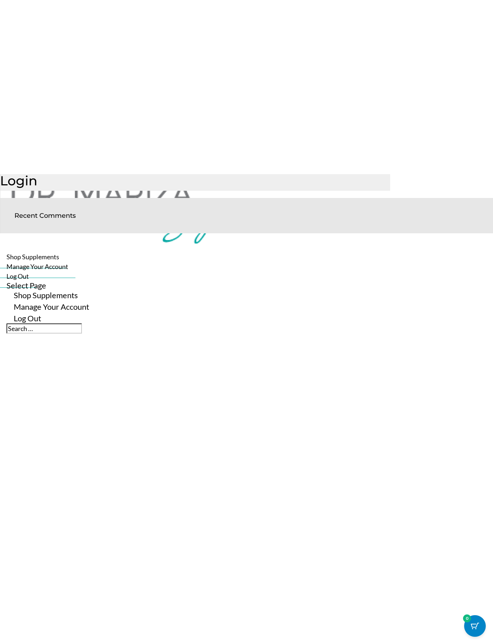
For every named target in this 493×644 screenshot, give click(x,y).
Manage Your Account (51, 307)
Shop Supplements (46, 295)
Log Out (27, 318)
